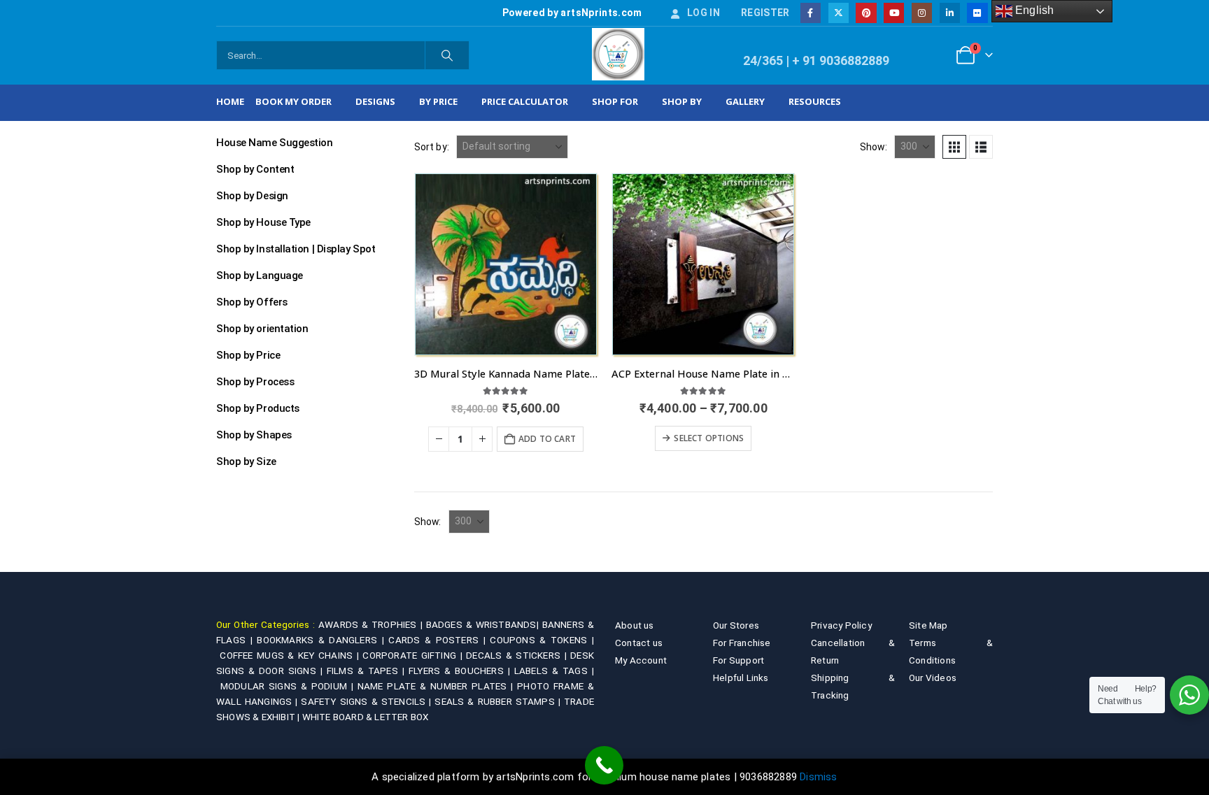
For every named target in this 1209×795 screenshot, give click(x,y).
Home (230, 101)
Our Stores (736, 625)
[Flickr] (977, 13)
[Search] (447, 55)
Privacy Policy (841, 625)
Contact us (639, 642)
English (1033, 10)
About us (634, 625)
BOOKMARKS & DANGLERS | (322, 639)
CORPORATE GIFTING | (414, 655)
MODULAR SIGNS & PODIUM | (289, 686)
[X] (838, 13)
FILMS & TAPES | (368, 670)
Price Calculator (524, 101)
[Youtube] (894, 13)
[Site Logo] (618, 54)
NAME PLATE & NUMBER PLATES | (437, 686)
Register (765, 12)
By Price (438, 101)
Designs (375, 101)
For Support (738, 660)
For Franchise (742, 642)
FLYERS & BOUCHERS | (461, 670)
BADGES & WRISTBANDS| (484, 624)
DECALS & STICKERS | (518, 655)
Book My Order (293, 101)
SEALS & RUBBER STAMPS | (499, 701)
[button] (954, 147)
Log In (703, 12)
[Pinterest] (866, 13)
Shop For (615, 101)
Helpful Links (741, 677)
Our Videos (932, 677)
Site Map (928, 625)
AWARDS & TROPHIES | (370, 624)
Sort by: (432, 146)
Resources (815, 101)
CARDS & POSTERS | (439, 639)
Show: (873, 146)
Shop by (682, 101)
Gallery (745, 101)
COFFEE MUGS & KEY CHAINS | (291, 655)
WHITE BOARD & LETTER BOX (365, 716)
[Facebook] (810, 13)
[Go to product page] (506, 264)
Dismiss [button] (818, 777)
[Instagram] (922, 13)
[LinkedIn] (950, 13)
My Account (641, 660)
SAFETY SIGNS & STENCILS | (367, 701)
